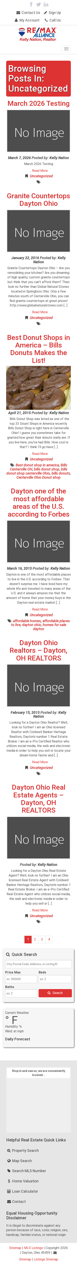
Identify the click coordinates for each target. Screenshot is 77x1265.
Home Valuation (25, 1181)
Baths (9, 987)
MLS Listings (33, 1248)
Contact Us (30, 12)
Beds (42, 972)
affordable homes (27, 621)
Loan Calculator (24, 1191)
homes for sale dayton (49, 627)
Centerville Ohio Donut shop (38, 477)
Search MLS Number (28, 1171)
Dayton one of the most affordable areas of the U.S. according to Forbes (39, 502)
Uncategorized (41, 176)
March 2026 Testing (39, 103)
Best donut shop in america (37, 465)
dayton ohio (31, 625)
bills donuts (61, 473)
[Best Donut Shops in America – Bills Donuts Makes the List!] (38, 388)
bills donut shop (46, 469)
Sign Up (54, 12)
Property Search (25, 1150)
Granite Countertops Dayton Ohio (38, 199)
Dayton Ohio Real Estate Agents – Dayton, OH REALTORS (38, 798)
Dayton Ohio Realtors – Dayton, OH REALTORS (38, 650)
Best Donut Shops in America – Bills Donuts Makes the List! (38, 348)
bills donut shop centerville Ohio (36, 471)
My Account (29, 20)
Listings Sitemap (46, 1259)
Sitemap (15, 1248)
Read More (40, 171)
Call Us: (55, 20)
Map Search (21, 1161)
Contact (18, 1201)
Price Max (13, 972)
